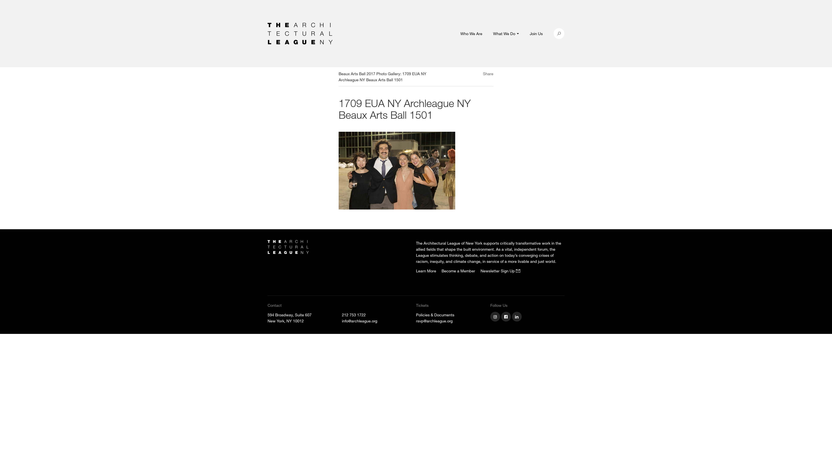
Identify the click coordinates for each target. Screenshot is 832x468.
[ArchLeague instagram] (495, 317)
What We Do (504, 33)
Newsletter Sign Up (498, 270)
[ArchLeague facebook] (506, 317)
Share (488, 73)
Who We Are (471, 33)
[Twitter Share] (470, 74)
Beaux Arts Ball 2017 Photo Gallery (369, 73)
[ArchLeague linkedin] (517, 317)
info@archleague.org (359, 320)
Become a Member (458, 270)
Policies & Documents (435, 314)
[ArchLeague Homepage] (300, 33)
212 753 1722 (354, 314)
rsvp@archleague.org (434, 320)
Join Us (536, 33)
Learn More (426, 270)
